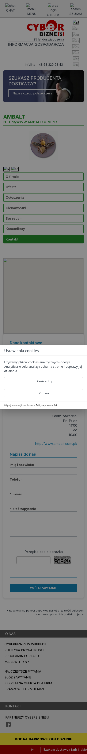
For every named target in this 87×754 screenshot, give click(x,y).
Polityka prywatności (46, 405)
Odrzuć (44, 393)
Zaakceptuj (44, 381)
